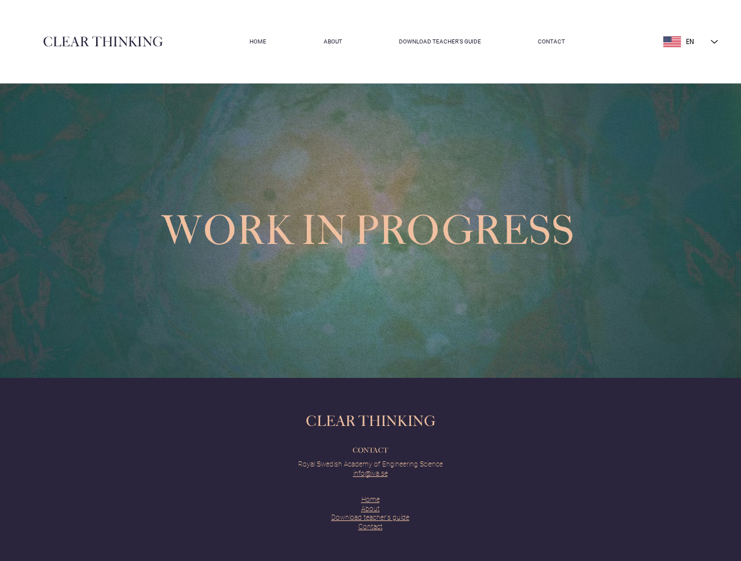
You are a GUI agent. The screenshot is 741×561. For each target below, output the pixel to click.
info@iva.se (370, 473)
